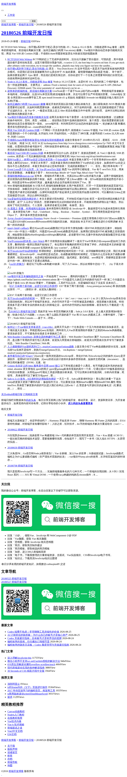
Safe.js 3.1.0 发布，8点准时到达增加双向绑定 (31, 378)
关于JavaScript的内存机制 (21, 298)
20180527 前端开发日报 (14, 581)
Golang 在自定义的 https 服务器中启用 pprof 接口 (33, 365)
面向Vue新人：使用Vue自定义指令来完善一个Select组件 (37, 159)
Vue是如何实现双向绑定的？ (23, 198)
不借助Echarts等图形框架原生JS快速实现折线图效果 (35, 140)
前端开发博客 (8, 4)
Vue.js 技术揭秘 (15, 724)
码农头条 (31, 400)
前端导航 (12, 762)
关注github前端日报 (11, 394)
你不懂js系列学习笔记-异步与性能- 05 (27, 68)
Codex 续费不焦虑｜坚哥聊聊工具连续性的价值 (33, 631)
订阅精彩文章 (30, 394)
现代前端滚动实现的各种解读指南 (26, 667)
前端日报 (26, 41)
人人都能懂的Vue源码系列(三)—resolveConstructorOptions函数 (40, 346)
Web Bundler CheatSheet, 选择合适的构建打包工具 (34, 336)
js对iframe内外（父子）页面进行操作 (27, 687)
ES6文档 (12, 734)
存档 (9, 759)
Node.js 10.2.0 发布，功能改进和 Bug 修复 (30, 81)
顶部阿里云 (13, 684)
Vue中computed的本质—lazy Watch (25, 241)
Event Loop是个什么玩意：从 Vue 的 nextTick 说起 (34, 169)
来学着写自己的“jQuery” (20, 356)
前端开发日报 (26, 24)
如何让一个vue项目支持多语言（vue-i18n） (30, 327)
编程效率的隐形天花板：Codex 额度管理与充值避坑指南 (38, 644)
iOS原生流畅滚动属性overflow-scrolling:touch (31, 664)
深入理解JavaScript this (19, 658)
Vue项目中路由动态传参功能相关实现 (28, 117)
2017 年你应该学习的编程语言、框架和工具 (31, 690)
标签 (9, 755)
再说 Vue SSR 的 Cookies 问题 (23, 130)
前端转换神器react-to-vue (20, 176)
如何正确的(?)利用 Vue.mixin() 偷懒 (26, 104)
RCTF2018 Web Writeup (19, 59)
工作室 (11, 15)
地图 (9, 765)
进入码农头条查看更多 (80, 403)
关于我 (11, 746)
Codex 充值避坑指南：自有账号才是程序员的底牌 (34, 638)
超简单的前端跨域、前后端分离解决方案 (29, 91)
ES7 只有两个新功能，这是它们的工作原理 (33, 286)
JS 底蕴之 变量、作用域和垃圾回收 (26, 208)
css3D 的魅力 (17, 264)
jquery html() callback (18, 228)
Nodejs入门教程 (15, 714)
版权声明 (12, 749)
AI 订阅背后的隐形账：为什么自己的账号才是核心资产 (37, 635)
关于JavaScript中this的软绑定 (22, 251)
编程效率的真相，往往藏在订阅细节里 (28, 641)
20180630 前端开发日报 (20, 447)
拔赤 (9, 697)
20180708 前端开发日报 (20, 465)
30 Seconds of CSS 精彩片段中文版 (25, 671)
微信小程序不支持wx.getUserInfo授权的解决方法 (33, 661)
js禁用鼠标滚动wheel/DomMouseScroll (27, 693)
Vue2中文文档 (15, 731)
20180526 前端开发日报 (26, 33)
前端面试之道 (14, 727)
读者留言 (12, 752)
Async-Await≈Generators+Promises (25, 218)
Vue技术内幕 (14, 721)
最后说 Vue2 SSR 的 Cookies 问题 (25, 153)
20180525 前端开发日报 (22, 311)
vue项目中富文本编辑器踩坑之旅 (25, 276)
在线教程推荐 (14, 718)
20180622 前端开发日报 (20, 429)
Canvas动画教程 (16, 711)
